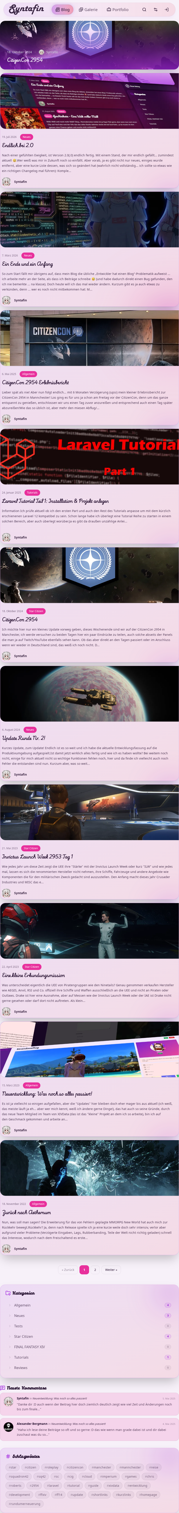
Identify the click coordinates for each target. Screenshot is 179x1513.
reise (153, 1467)
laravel (53, 1485)
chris (149, 1476)
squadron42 (18, 1476)
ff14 (58, 1495)
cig (70, 1476)
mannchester (130, 1467)
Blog (65, 9)
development (19, 1495)
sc (56, 1476)
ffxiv (42, 1495)
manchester (101, 1467)
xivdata (113, 1485)
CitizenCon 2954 (25, 60)
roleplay (51, 1467)
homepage (148, 1495)
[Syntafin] (26, 9)
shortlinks (99, 1495)
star (12, 1467)
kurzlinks (123, 1495)
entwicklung (137, 1485)
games (131, 1476)
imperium (108, 1476)
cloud (87, 1476)
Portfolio (120, 9)
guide (93, 1485)
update (77, 1495)
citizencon (75, 1467)
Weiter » (111, 1270)
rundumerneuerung (24, 1504)
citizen (30, 1467)
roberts (15, 1485)
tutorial (73, 1485)
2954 (34, 1485)
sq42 (41, 1476)
